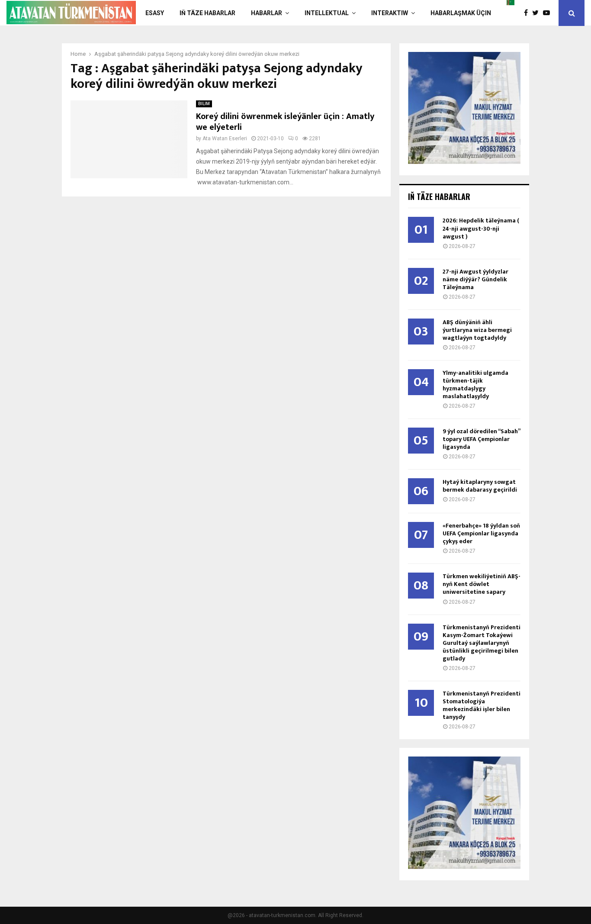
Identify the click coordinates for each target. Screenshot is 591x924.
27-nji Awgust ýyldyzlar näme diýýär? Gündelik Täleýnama (475, 279)
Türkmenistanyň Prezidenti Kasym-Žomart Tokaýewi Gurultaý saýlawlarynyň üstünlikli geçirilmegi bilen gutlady (481, 642)
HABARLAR (266, 13)
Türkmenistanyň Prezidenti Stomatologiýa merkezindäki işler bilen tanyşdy (481, 705)
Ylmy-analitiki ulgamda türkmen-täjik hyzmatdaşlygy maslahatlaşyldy (475, 384)
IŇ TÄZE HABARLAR (207, 13)
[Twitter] (537, 13)
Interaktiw (389, 13)
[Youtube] (548, 13)
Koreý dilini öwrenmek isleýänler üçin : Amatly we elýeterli (285, 122)
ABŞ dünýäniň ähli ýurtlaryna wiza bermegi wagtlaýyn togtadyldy (477, 330)
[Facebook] (528, 13)
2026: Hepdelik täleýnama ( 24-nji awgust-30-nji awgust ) (481, 228)
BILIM (204, 103)
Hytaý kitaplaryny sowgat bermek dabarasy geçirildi (480, 486)
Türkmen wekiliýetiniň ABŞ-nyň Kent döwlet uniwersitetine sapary (481, 584)
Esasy (154, 13)
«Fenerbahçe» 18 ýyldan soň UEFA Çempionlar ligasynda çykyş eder (481, 533)
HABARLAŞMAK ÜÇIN (460, 13)
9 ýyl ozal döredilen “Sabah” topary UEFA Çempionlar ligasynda (481, 439)
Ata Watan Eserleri (224, 138)
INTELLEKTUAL (327, 13)
